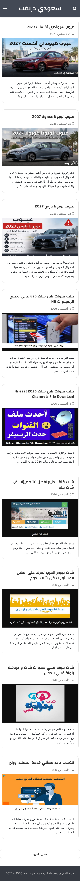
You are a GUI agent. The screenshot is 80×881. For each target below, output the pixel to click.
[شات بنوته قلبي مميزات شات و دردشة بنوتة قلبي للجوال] (40, 703)
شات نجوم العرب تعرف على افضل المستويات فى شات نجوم (45, 575)
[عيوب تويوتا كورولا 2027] (40, 147)
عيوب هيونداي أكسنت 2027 (50, 26)
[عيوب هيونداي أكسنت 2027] (40, 57)
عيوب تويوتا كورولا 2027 (53, 116)
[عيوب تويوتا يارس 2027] (40, 237)
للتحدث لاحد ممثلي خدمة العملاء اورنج (41, 762)
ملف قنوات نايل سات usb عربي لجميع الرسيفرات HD (42, 299)
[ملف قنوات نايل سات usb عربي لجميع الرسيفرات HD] (40, 332)
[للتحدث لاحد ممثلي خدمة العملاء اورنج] (40, 793)
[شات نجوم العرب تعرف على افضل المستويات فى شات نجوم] (40, 608)
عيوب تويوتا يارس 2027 (54, 206)
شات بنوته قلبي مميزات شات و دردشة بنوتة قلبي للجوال (41, 670)
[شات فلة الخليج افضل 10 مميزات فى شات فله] (40, 518)
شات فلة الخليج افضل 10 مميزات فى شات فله (43, 484)
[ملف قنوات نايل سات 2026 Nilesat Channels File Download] (40, 427)
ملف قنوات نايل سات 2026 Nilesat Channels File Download (44, 394)
